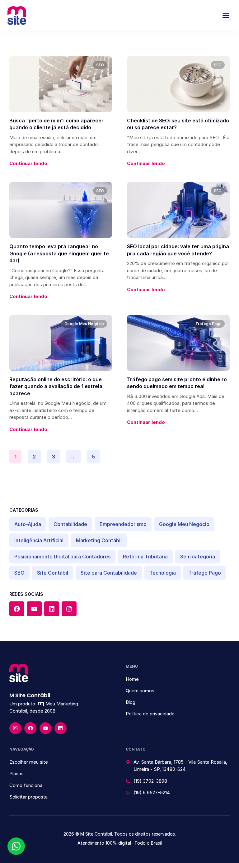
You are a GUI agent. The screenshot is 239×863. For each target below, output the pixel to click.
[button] (226, 15)
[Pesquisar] (221, 487)
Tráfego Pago (204, 573)
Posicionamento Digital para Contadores (62, 556)
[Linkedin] (51, 608)
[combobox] (109, 487)
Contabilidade (70, 524)
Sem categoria (197, 556)
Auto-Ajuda (27, 524)
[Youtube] (34, 608)
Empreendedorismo (123, 524)
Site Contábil (52, 573)
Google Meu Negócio (184, 524)
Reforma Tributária (145, 556)
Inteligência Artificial (38, 540)
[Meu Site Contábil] (16, 15)
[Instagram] (69, 608)
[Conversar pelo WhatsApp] (16, 846)
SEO (19, 573)
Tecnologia (162, 573)
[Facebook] (16, 608)
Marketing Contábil (99, 540)
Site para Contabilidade (109, 573)
